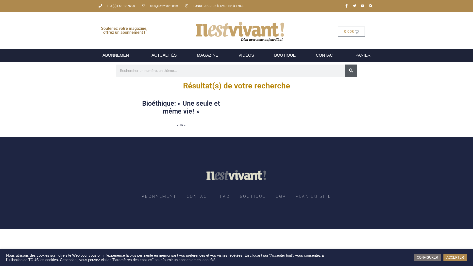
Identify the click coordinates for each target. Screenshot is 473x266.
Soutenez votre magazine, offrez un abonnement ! (124, 30)
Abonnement (116, 55)
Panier (363, 55)
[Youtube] (362, 5)
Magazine (207, 55)
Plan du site (313, 196)
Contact (325, 55)
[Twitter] (354, 5)
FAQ (225, 196)
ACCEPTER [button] (455, 257)
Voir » (181, 125)
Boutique (285, 55)
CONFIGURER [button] (427, 257)
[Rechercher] (351, 71)
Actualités (164, 55)
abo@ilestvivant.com (164, 6)
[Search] (370, 5)
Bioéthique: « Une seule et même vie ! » (181, 107)
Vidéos (246, 55)
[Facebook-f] (346, 5)
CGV (281, 196)
